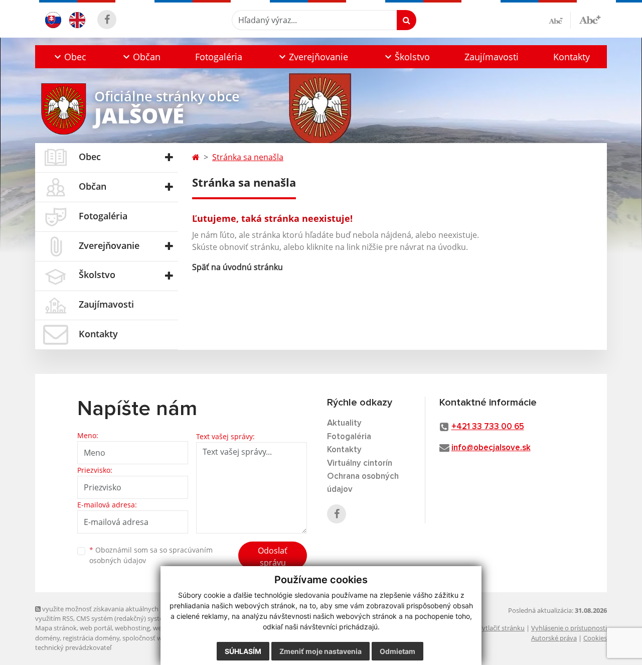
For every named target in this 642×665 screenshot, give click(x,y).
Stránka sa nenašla (247, 157)
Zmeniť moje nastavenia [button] (320, 651)
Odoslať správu (272, 556)
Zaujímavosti (491, 57)
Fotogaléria (218, 57)
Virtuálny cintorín (359, 463)
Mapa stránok (56, 627)
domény (47, 637)
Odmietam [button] (397, 651)
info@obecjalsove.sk (491, 448)
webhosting (132, 627)
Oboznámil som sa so (151, 555)
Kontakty (571, 57)
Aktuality (344, 423)
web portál (96, 627)
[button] (69, 56)
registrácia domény (91, 637)
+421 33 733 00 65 (487, 427)
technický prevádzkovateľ (73, 647)
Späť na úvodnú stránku (237, 267)
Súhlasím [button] (243, 651)
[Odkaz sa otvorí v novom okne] (106, 19)
